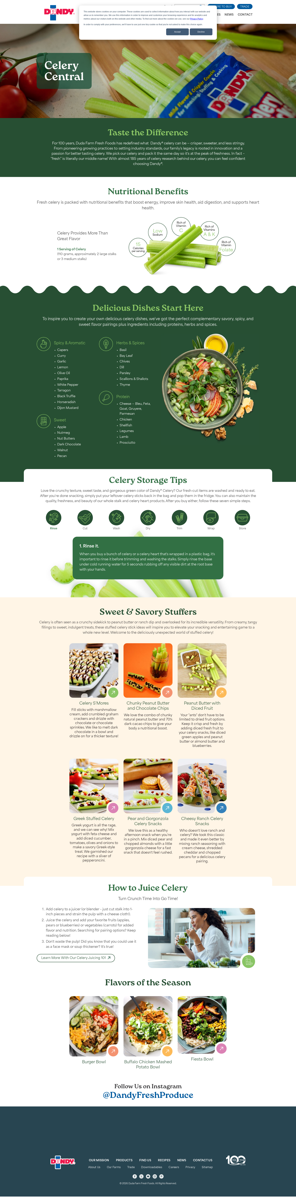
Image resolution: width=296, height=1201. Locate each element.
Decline (201, 32)
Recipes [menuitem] (164, 1160)
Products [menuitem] (124, 1160)
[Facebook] (135, 1176)
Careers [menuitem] (174, 1167)
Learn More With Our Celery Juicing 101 (73, 958)
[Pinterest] (161, 1176)
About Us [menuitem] (94, 1167)
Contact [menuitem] (245, 15)
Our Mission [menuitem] (99, 1160)
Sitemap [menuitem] (207, 1167)
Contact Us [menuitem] (202, 1160)
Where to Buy (221, 7)
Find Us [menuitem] (145, 1160)
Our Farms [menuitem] (114, 1167)
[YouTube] (148, 1176)
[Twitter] (141, 1176)
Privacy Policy (196, 19)
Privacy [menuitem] (190, 1167)
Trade (245, 7)
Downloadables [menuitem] (151, 1167)
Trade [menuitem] (131, 1167)
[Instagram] (155, 1176)
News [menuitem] (229, 15)
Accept (177, 32)
